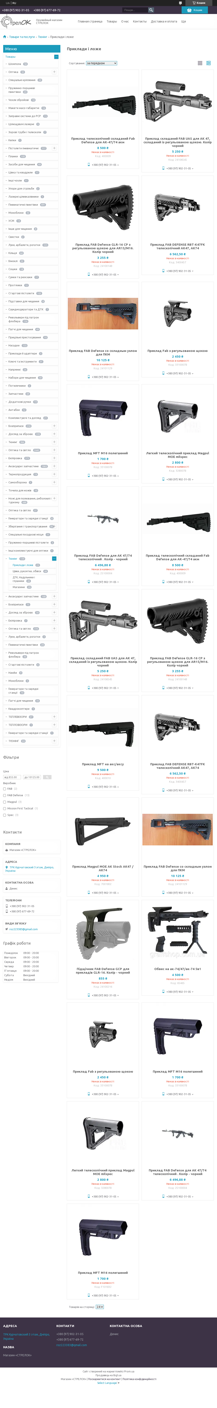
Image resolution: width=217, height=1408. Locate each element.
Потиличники (17, 385)
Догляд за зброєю (20, 433)
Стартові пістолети (21, 293)
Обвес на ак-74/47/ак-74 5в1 (177, 969)
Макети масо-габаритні (23, 107)
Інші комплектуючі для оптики (28, 550)
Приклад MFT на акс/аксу (103, 764)
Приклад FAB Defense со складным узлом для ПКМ (103, 352)
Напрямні (14, 369)
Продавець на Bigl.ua (108, 1375)
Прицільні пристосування (24, 337)
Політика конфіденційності (139, 1379)
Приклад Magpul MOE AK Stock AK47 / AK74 (103, 868)
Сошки (12, 269)
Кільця (12, 252)
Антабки (14, 409)
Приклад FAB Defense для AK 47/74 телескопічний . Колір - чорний (103, 557)
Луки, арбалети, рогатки (24, 244)
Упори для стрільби (21, 188)
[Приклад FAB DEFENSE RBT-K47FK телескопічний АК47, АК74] (178, 207)
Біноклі (13, 260)
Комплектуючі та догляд (24, 417)
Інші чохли (15, 180)
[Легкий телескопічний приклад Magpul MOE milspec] (178, 416)
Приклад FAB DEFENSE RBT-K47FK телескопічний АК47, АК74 (177, 246)
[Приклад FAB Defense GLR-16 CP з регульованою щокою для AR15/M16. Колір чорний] (103, 207)
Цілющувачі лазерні (21, 124)
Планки (13, 156)
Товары (112, 21)
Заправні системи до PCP (24, 115)
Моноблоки (16, 212)
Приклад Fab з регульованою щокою (177, 351)
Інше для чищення (20, 228)
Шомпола (14, 63)
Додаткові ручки (19, 401)
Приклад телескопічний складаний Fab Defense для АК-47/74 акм (103, 140)
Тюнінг (42, 37)
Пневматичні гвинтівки (23, 204)
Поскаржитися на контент (104, 1379)
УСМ (11, 220)
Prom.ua (129, 1371)
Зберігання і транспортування (27, 526)
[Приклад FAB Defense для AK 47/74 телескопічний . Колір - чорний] (103, 518)
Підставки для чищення (23, 301)
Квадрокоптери (18, 708)
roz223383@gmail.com (23, 929)
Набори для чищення (22, 377)
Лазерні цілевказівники (23, 196)
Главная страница (90, 21)
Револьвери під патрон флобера (23, 319)
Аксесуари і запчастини (23, 466)
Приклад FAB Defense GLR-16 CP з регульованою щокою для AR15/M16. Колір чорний (103, 248)
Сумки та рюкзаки (20, 277)
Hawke (12, 672)
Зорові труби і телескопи (24, 132)
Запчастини (15, 393)
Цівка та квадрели (20, 172)
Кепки (12, 140)
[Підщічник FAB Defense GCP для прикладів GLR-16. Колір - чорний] (103, 932)
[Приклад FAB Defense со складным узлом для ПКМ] (103, 314)
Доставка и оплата (164, 21)
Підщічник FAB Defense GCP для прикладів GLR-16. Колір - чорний (103, 970)
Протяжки (15, 285)
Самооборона (17, 482)
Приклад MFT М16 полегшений (103, 453)
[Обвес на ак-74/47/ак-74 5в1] (178, 932)
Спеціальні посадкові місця (25, 534)
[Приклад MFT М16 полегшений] (103, 416)
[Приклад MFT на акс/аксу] (103, 727)
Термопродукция (19, 474)
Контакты (140, 21)
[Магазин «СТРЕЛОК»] (15, 21)
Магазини (19, 587)
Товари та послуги (22, 37)
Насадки (13, 345)
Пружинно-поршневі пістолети (28, 542)
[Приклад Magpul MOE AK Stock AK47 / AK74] (103, 829)
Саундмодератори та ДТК (25, 309)
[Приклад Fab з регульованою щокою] (178, 314)
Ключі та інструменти (22, 361)
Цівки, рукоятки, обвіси (27, 571)
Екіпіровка (15, 458)
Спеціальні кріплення (21, 79)
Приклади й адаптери (22, 353)
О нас (125, 21)
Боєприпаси (16, 425)
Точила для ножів (19, 490)
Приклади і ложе (23, 565)
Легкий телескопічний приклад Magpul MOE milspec (177, 455)
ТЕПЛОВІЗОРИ (17, 724)
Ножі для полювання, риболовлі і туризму (29, 500)
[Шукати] (151, 10)
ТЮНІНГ (13, 740)
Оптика (13, 71)
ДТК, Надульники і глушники (24, 579)
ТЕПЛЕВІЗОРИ (17, 716)
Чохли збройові (18, 99)
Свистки (13, 236)
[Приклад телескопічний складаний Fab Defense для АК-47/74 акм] (103, 101)
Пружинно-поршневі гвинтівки (21, 89)
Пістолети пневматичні (23, 148)
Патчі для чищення (20, 329)
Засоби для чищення (21, 164)
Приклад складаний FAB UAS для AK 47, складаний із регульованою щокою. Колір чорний (177, 142)
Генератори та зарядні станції (28, 518)
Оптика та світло (19, 450)
